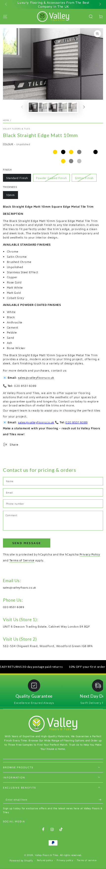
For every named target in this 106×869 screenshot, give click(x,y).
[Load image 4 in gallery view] (62, 107)
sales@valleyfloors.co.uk (36, 377)
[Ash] (38, 161)
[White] (87, 152)
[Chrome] (6, 152)
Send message (26, 543)
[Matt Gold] (71, 152)
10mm (10, 195)
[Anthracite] (6, 161)
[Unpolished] (30, 152)
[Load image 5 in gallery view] (72, 107)
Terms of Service (22, 560)
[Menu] (5, 16)
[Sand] (30, 161)
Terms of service (86, 860)
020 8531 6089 (76, 422)
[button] (91, 16)
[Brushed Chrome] (22, 152)
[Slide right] (99, 4)
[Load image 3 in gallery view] (53, 107)
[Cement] (14, 161)
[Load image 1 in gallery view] (33, 107)
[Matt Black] (63, 152)
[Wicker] (55, 161)
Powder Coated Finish (51, 177)
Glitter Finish (84, 177)
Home (6, 120)
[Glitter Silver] (79, 161)
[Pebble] (22, 161)
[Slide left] (6, 4)
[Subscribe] (101, 799)
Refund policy (45, 860)
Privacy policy (65, 860)
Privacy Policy (90, 554)
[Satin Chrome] (14, 152)
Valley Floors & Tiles (16, 128)
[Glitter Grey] (71, 161)
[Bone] (47, 161)
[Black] (95, 152)
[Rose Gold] (55, 152)
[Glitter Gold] (63, 161)
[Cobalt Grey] (79, 152)
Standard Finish (17, 177)
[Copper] (47, 152)
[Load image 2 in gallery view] (43, 107)
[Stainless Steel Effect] (38, 152)
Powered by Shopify (21, 860)
